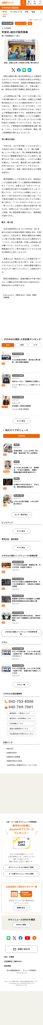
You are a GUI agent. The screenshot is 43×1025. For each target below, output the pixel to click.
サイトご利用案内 (29, 970)
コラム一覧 (21, 685)
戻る (4, 16)
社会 (33, 12)
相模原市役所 (12, 753)
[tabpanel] (21, 51)
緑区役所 (10, 749)
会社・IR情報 (9, 957)
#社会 (28, 295)
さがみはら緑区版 (10, 7)
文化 (26, 12)
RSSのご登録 (21, 925)
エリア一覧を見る (21, 515)
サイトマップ (21, 973)
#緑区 (34, 295)
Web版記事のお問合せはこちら (21, 734)
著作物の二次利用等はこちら (20, 718)
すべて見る (21, 531)
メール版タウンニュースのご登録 (21, 874)
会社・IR (29, 4)
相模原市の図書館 (13, 757)
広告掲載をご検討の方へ (13, 961)
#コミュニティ (8, 295)
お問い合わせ (23, 949)
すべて (4, 12)
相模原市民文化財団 (14, 761)
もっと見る (21, 421)
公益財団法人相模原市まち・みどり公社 (22, 765)
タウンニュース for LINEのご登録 (21, 867)
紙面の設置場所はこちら (19, 729)
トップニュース (16, 12)
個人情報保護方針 (13, 970)
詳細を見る (21, 908)
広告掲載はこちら (16, 724)
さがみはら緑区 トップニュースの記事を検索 (21, 633)
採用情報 (7, 966)
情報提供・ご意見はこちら (20, 713)
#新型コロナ (20, 295)
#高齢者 (6, 297)
